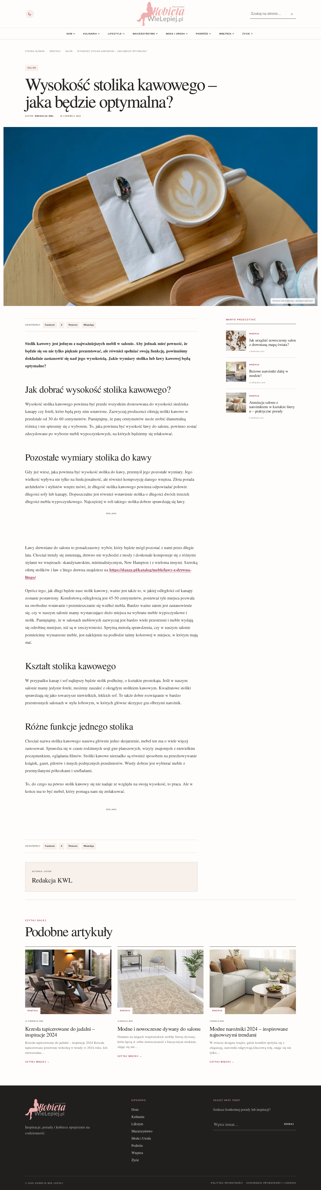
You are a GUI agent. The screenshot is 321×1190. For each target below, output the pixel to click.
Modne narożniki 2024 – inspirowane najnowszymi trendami (249, 1031)
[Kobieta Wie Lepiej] (160, 14)
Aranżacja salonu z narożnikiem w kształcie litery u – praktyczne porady (272, 406)
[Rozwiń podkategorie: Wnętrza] (233, 33)
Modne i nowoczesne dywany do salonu (159, 1028)
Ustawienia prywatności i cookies (271, 1183)
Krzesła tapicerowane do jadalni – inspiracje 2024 (60, 1031)
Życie (246, 34)
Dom (69, 34)
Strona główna (35, 51)
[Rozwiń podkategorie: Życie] (251, 33)
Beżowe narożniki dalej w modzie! (268, 373)
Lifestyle (115, 34)
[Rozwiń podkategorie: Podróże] (210, 33)
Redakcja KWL (44, 116)
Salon (69, 51)
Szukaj (289, 1124)
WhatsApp (89, 325)
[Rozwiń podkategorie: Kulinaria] (98, 33)
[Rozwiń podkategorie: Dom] (74, 33)
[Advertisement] (111, 526)
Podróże (202, 34)
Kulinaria (90, 34)
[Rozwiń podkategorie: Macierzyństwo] (156, 33)
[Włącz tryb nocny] (30, 14)
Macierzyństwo (144, 34)
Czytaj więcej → (37, 1062)
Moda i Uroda (175, 34)
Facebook (50, 325)
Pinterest (73, 325)
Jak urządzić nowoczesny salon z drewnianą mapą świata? (272, 342)
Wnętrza (225, 34)
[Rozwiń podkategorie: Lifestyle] (123, 33)
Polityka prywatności (227, 1183)
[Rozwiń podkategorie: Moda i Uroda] (186, 33)
